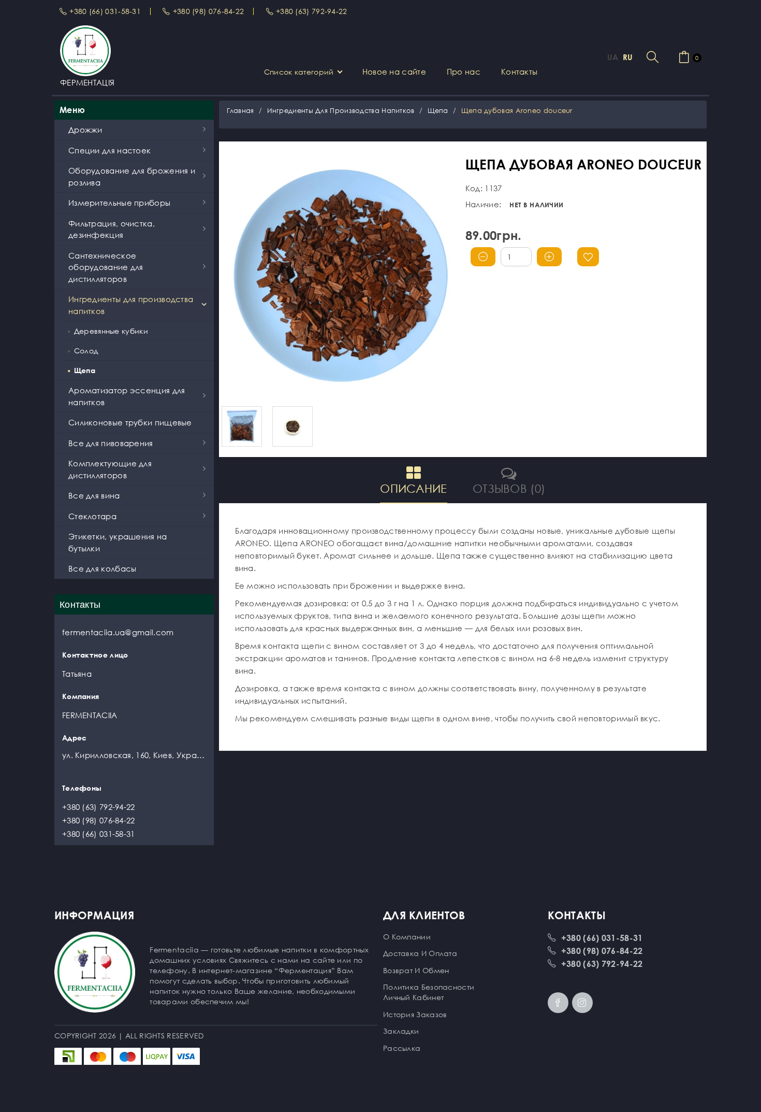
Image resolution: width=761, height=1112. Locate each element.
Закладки (401, 1031)
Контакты (519, 71)
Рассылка (401, 1048)
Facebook (558, 1002)
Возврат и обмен (416, 970)
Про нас (463, 71)
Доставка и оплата (420, 953)
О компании (407, 936)
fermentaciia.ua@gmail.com (118, 632)
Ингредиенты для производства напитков (341, 110)
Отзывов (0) (509, 488)
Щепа (438, 110)
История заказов (415, 1014)
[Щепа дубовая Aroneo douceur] (341, 276)
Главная (240, 110)
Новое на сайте (394, 71)
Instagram (582, 1002)
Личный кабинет (413, 997)
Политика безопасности (428, 986)
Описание (413, 488)
